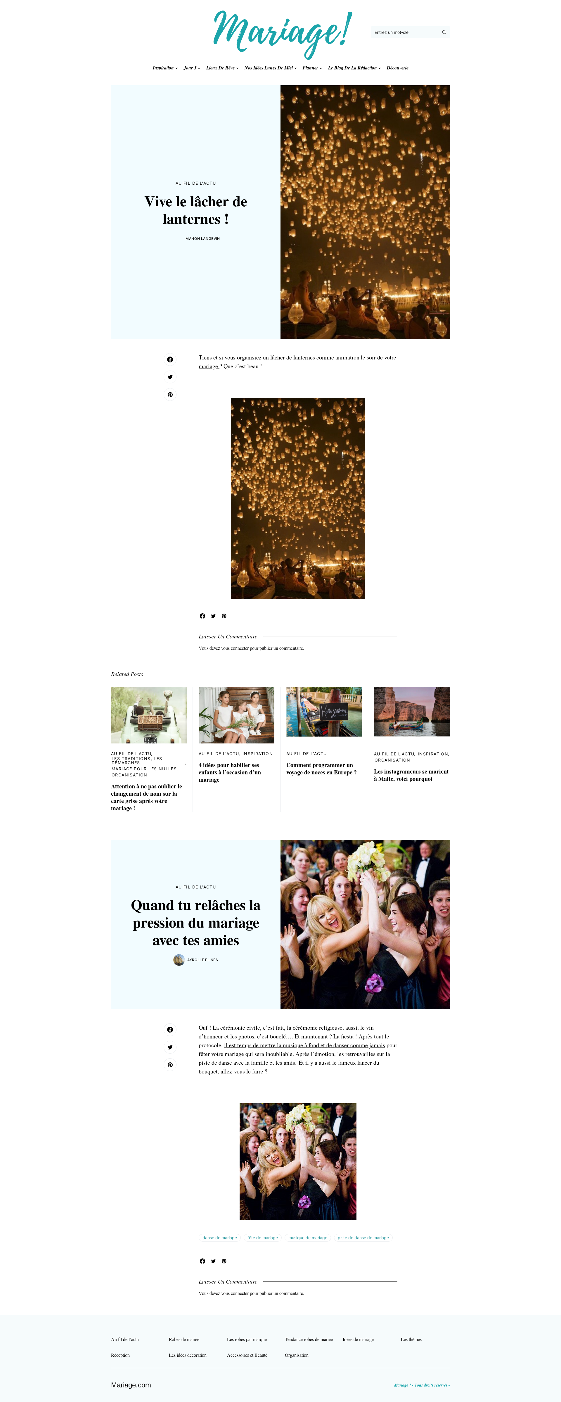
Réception (120, 1355)
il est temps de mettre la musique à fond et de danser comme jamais (304, 1045)
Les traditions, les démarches (137, 760)
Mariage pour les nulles (144, 768)
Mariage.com (131, 1385)
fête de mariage (262, 1237)
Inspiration (258, 753)
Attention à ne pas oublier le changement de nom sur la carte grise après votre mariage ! (146, 797)
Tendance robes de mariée (309, 1339)
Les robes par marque (247, 1339)
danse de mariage (219, 1237)
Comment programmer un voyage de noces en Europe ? (321, 768)
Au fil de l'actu (196, 183)
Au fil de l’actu (125, 1339)
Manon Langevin (203, 238)
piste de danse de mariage (363, 1237)
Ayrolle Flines (202, 960)
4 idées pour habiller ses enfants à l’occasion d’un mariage (230, 772)
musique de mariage (307, 1237)
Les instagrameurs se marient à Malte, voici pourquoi (411, 775)
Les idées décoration (188, 1355)
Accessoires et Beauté (247, 1355)
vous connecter (235, 648)
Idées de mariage (358, 1339)
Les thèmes (411, 1339)
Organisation (130, 774)
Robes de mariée (184, 1339)
